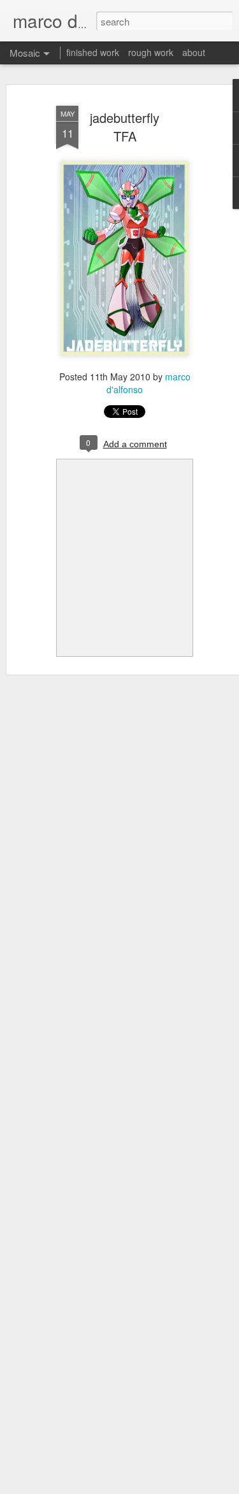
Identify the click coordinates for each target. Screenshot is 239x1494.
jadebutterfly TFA (124, 126)
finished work (92, 52)
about (193, 52)
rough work (150, 52)
